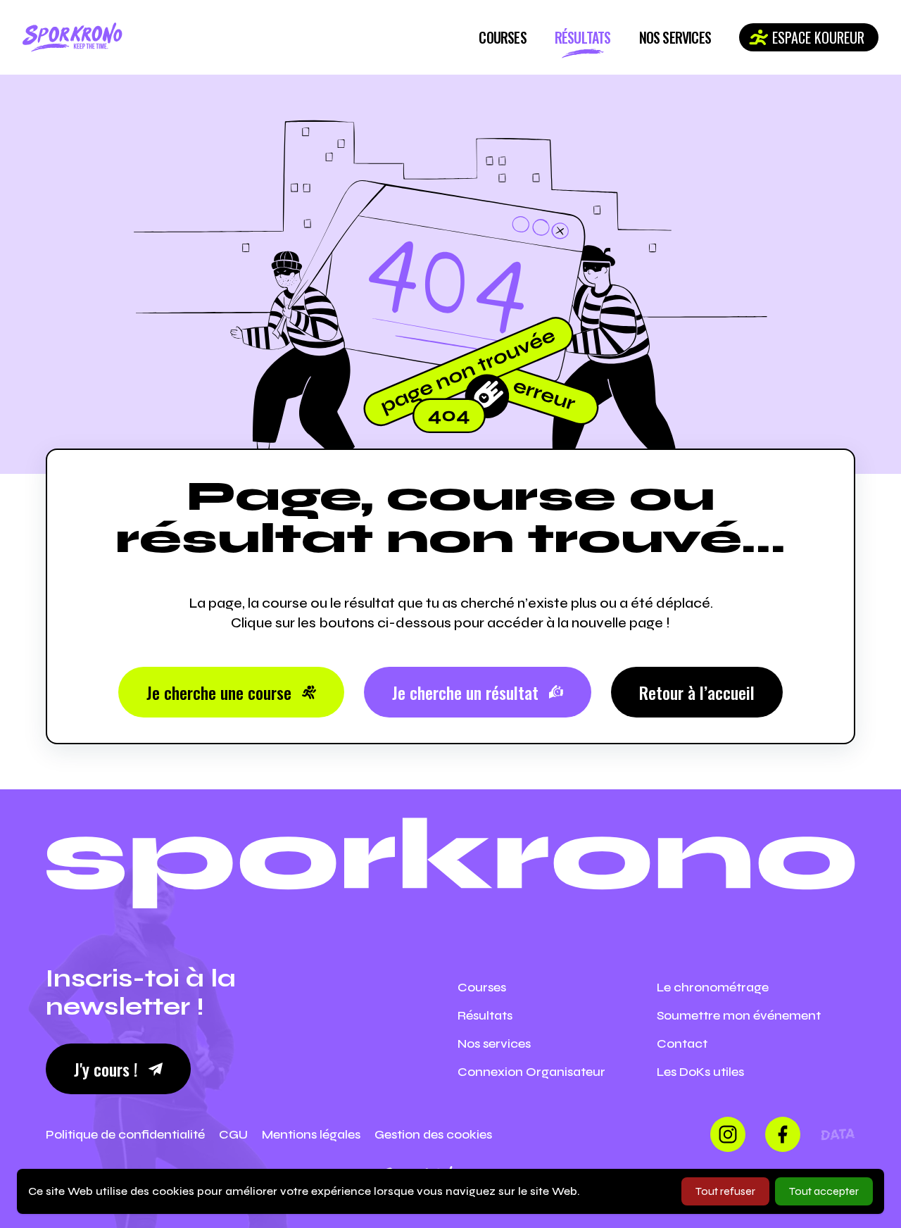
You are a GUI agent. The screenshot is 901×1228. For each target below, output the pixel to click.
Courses (502, 37)
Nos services (675, 37)
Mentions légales (311, 1134)
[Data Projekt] (837, 1134)
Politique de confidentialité (125, 1134)
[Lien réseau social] (727, 1134)
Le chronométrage (713, 987)
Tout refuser (725, 1191)
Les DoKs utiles (700, 1071)
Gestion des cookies (433, 1134)
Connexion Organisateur (531, 1071)
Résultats (583, 37)
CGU (233, 1134)
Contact (682, 1043)
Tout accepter (824, 1191)
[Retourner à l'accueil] (72, 37)
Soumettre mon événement (739, 1015)
